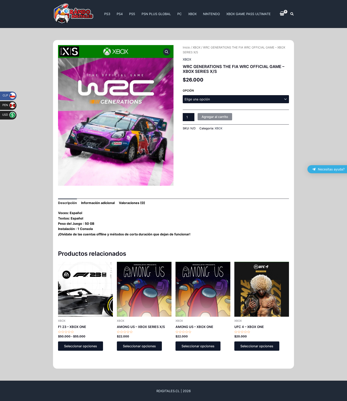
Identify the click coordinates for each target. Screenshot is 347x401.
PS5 (132, 14)
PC (179, 14)
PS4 (120, 14)
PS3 (107, 14)
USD (7, 114)
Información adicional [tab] (98, 203)
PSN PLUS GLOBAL (156, 14)
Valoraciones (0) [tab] (132, 203)
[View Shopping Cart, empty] (282, 14)
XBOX (192, 14)
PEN (7, 105)
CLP (8, 95)
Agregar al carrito (215, 117)
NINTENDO (211, 14)
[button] (292, 13)
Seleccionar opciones (80, 346)
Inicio (186, 47)
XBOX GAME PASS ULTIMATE (248, 14)
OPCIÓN (188, 90)
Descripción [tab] (67, 203)
